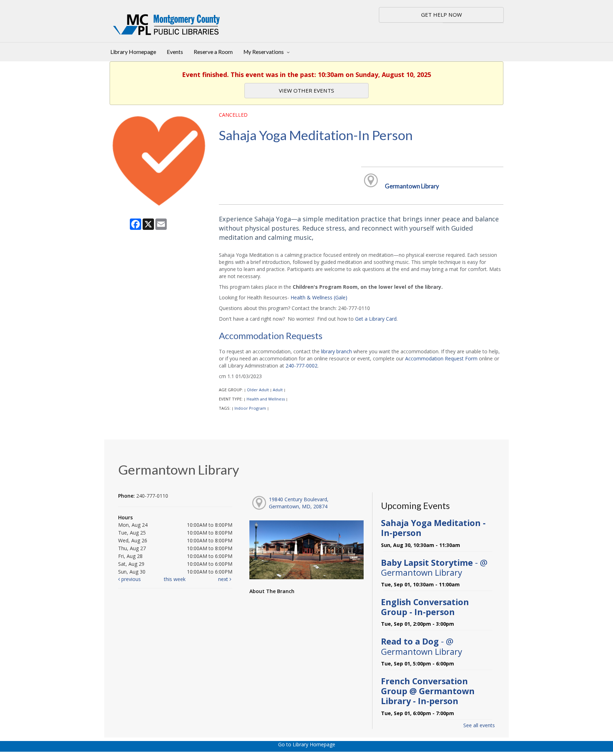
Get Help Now (441, 14)
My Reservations (264, 52)
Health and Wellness (266, 399)
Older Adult (258, 389)
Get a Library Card (376, 318)
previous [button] (130, 579)
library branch (336, 351)
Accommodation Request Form (441, 358)
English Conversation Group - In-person (425, 607)
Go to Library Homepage (306, 744)
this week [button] (175, 579)
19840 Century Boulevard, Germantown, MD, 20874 (298, 503)
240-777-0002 (301, 365)
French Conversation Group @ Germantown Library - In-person (428, 691)
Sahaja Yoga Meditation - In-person (433, 527)
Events (175, 52)
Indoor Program (250, 408)
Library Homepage (133, 52)
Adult (278, 389)
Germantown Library (412, 186)
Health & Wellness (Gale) (319, 297)
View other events (306, 90)
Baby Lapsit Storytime (434, 567)
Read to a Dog (421, 646)
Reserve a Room (213, 52)
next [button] (224, 579)
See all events (479, 725)
